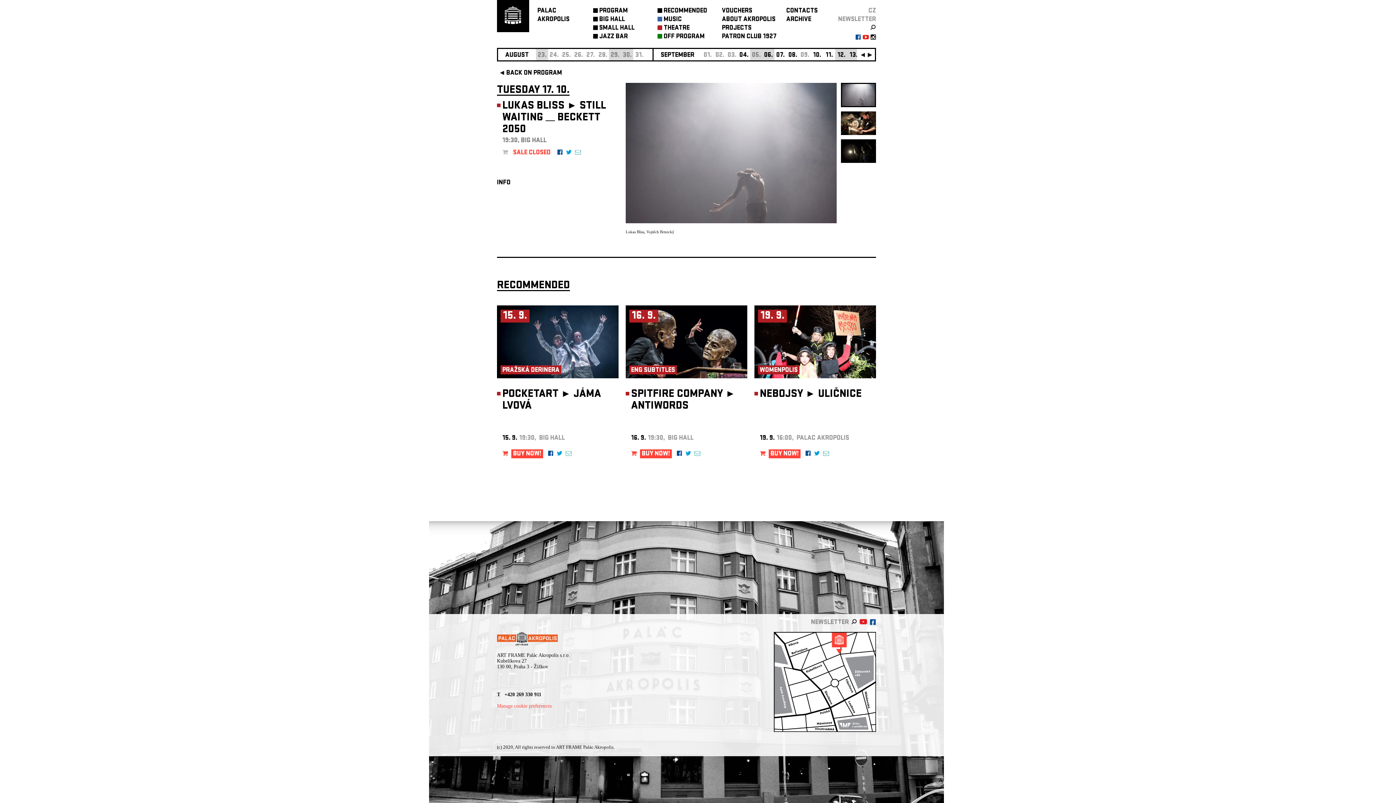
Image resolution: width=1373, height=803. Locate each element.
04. (744, 55)
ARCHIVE (798, 20)
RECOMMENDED (685, 11)
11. (829, 55)
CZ (872, 11)
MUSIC (673, 20)
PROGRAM (613, 11)
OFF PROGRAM (684, 37)
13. (854, 55)
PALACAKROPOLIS (553, 15)
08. (792, 55)
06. (768, 55)
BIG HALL (612, 20)
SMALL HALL (617, 28)
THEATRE (677, 28)
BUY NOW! (527, 454)
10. (817, 55)
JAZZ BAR (613, 37)
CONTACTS (802, 11)
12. (841, 55)
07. (780, 55)
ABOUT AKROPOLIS (749, 20)
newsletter (857, 20)
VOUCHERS (737, 11)
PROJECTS (737, 28)
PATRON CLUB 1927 (749, 37)
